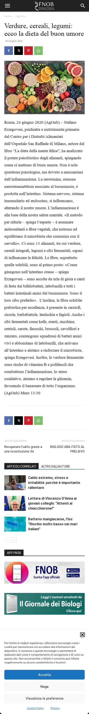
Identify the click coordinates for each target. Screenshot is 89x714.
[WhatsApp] (38, 50)
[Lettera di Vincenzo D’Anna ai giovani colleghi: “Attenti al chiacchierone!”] (15, 503)
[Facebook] (8, 50)
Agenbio (21, 16)
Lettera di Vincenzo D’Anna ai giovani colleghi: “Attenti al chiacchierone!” (52, 503)
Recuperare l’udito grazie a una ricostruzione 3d (23, 449)
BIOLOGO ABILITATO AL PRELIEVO (67, 449)
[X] (18, 50)
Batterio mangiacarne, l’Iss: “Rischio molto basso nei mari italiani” (52, 524)
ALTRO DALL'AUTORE (55, 466)
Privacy (55, 708)
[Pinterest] (28, 50)
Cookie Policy (35, 708)
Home (8, 16)
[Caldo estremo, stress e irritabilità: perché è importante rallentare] (15, 482)
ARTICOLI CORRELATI (21, 466)
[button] (82, 635)
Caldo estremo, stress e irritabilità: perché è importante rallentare (54, 482)
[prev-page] (7, 540)
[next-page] (14, 540)
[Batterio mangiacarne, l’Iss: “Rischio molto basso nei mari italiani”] (15, 524)
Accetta (44, 675)
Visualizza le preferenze (45, 698)
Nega (44, 686)
